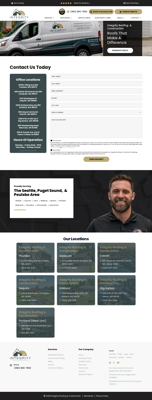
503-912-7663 (27, 332)
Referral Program (85, 374)
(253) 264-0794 (109, 300)
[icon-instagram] (28, 161)
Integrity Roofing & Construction (32, 249)
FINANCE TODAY (120, 50)
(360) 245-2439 (28, 300)
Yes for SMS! (56, 150)
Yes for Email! (57, 140)
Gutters (51, 365)
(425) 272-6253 (69, 268)
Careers (81, 371)
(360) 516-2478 (28, 268)
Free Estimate (129, 11)
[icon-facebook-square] (23, 161)
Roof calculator (102, 11)
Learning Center (85, 358)
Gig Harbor (107, 288)
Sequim (24, 288)
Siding (50, 361)
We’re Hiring (19, 3)
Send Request (96, 159)
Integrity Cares (84, 361)
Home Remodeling (55, 368)
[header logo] (26, 354)
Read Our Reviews (81, 3)
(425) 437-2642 (109, 268)
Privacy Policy (55, 147)
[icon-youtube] (33, 161)
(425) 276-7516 (69, 300)
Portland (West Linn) (32, 321)
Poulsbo (24, 256)
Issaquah (65, 256)
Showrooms (83, 368)
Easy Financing (132, 3)
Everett (104, 256)
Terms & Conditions (68, 147)
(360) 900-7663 (78, 11)
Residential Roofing (55, 355)
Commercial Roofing (56, 358)
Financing (82, 365)
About (80, 355)
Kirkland (64, 288)
